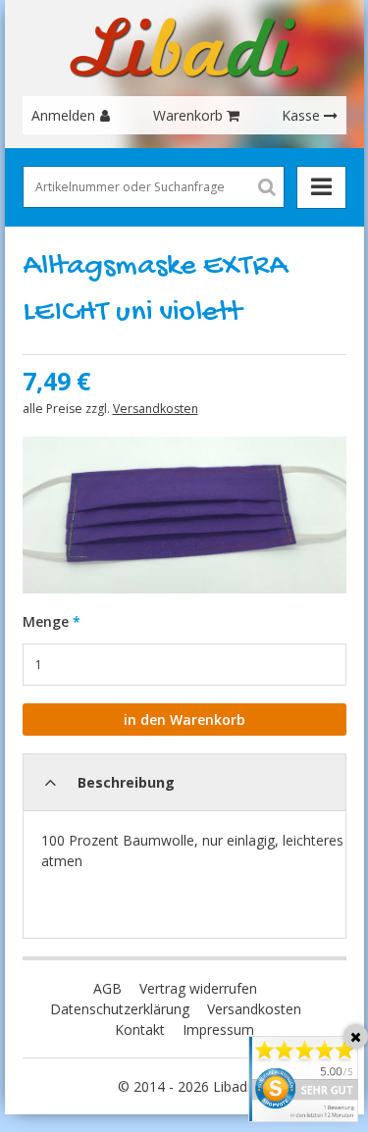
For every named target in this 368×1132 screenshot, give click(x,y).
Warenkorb (188, 115)
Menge (46, 621)
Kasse (301, 115)
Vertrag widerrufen (198, 988)
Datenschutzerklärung (119, 1009)
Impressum (218, 1029)
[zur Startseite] (184, 48)
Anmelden (63, 115)
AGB (107, 988)
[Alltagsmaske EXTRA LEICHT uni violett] (184, 515)
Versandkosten (155, 408)
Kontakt (140, 1029)
